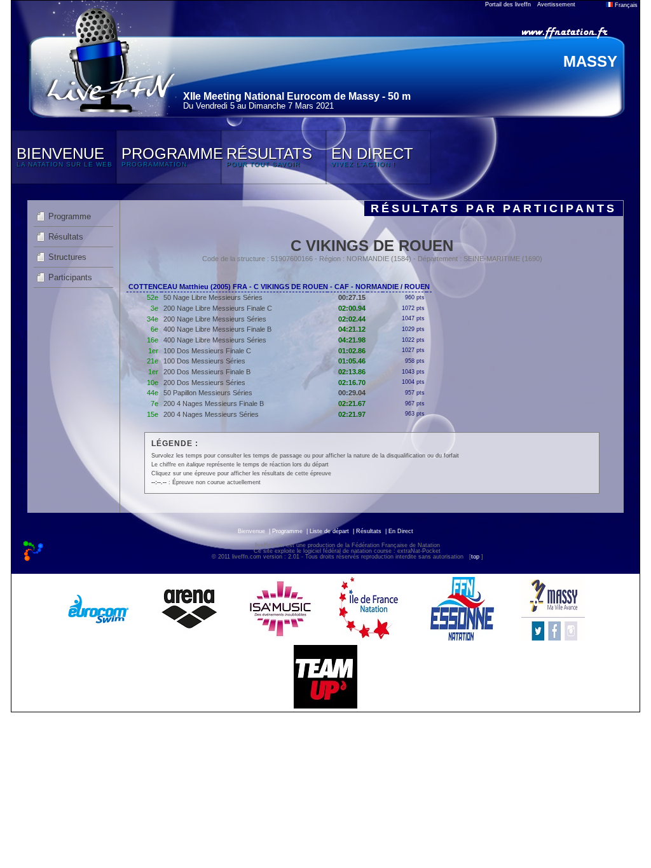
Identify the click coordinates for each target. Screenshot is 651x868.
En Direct (400, 531)
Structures (67, 257)
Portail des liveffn (508, 4)
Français (625, 5)
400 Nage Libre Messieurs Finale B (217, 329)
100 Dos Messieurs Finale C (207, 351)
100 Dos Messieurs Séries (204, 361)
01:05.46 (352, 361)
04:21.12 (352, 329)
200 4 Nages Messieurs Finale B (213, 403)
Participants (70, 277)
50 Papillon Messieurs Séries (207, 393)
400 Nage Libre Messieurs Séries (214, 340)
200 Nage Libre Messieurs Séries (214, 319)
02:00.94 (352, 308)
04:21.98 (352, 340)
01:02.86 (352, 351)
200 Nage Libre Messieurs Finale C (217, 308)
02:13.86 (352, 372)
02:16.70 (352, 382)
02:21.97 (352, 414)
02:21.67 (352, 403)
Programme (69, 216)
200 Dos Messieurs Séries (204, 382)
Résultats (65, 236)
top (475, 556)
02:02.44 (352, 319)
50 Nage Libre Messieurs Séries (213, 297)
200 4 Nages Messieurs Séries (211, 414)
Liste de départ (329, 531)
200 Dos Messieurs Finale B (206, 372)
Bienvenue (251, 531)
